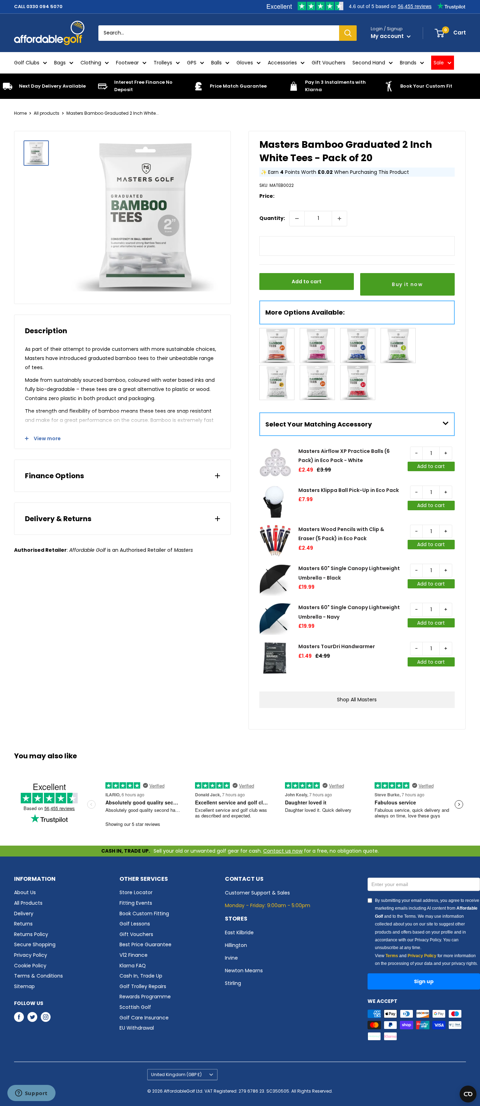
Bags (60, 62)
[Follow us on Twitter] (32, 1017)
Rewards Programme (145, 996)
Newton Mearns (244, 970)
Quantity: (272, 218)
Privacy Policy (30, 955)
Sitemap (24, 986)
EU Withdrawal (136, 1027)
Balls (216, 62)
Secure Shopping (35, 944)
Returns (23, 923)
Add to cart (307, 281)
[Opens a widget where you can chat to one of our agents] (31, 1093)
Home (20, 113)
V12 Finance (133, 955)
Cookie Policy (30, 965)
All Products (28, 902)
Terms (391, 955)
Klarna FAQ (132, 965)
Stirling (233, 983)
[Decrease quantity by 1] (297, 218)
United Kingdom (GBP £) (176, 1074)
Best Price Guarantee (145, 944)
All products (46, 113)
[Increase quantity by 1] (339, 218)
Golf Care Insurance (144, 1017)
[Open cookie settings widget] (468, 1094)
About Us (25, 892)
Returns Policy (31, 934)
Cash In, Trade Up (140, 975)
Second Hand (368, 62)
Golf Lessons (134, 923)
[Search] (348, 33)
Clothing (90, 62)
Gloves (244, 62)
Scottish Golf (135, 1007)
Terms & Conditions (38, 975)
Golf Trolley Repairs (142, 986)
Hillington (236, 945)
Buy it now (407, 284)
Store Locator (136, 892)
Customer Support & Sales (257, 892)
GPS (191, 62)
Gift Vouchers (328, 62)
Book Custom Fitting (144, 913)
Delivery (23, 913)
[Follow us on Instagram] (46, 1017)
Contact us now (283, 850)
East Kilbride (239, 932)
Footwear (127, 62)
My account (388, 36)
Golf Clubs (26, 62)
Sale (439, 62)
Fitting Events (135, 902)
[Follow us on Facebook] (19, 1017)
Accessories (282, 62)
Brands (408, 62)
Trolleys (163, 62)
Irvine (231, 957)
